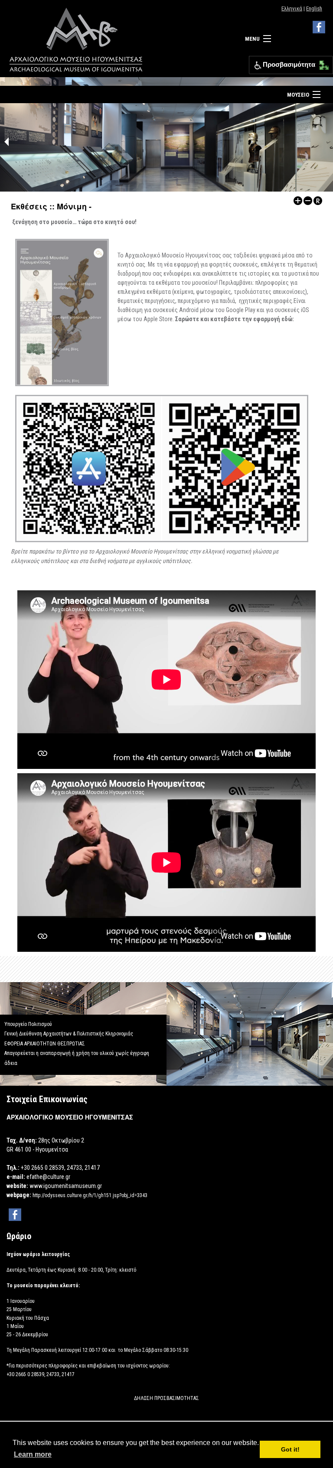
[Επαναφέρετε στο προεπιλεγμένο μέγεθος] (317, 200)
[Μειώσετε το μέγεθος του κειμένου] (308, 200)
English (314, 8)
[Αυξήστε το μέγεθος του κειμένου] (298, 200)
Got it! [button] (290, 1449)
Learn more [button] (33, 1454)
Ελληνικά (291, 8)
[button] (322, 63)
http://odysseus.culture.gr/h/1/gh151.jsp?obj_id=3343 (90, 1195)
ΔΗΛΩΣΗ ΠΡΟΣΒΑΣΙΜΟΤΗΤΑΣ (166, 1398)
